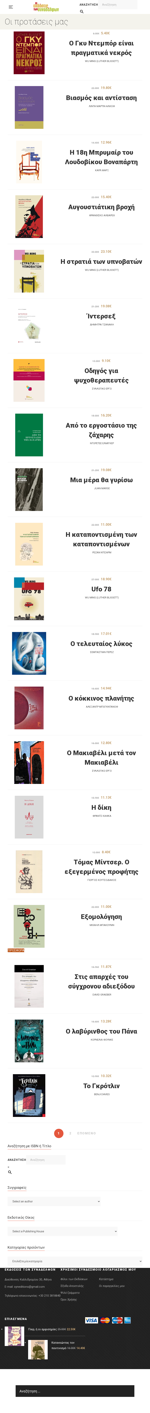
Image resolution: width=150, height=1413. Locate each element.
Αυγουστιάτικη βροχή (101, 207)
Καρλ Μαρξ (102, 170)
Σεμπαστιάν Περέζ (102, 652)
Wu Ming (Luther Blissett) (102, 61)
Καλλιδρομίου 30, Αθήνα (36, 1279)
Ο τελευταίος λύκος (101, 644)
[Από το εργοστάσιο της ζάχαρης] (29, 435)
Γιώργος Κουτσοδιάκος (102, 880)
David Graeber (102, 994)
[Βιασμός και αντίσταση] (29, 107)
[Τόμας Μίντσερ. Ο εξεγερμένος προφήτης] (29, 871)
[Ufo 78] (29, 598)
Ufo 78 (101, 589)
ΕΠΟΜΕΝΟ (86, 1133)
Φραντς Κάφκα (102, 815)
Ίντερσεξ (101, 316)
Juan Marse (102, 488)
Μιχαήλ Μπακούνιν (102, 925)
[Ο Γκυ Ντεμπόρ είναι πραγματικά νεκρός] (29, 52)
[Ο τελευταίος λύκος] (29, 653)
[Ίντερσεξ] (29, 325)
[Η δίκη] (29, 817)
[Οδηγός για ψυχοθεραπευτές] (29, 380)
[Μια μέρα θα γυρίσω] (29, 489)
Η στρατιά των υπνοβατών (101, 261)
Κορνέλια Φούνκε (102, 1039)
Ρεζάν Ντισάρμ (101, 552)
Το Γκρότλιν (101, 1086)
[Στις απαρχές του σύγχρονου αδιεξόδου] (29, 986)
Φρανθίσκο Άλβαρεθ (102, 215)
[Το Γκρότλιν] (29, 1095)
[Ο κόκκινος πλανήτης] (29, 708)
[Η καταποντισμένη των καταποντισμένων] (29, 544)
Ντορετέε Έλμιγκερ (102, 443)
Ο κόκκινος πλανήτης (101, 698)
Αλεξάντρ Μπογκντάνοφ (102, 706)
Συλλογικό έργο (102, 388)
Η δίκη (101, 807)
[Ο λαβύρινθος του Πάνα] (29, 1041)
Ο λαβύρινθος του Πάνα (101, 1031)
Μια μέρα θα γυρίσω (101, 480)
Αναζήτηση (88, 4)
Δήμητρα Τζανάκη (102, 324)
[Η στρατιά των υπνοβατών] (29, 271)
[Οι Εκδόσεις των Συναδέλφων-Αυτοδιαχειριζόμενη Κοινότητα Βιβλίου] (46, 7)
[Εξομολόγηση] (29, 926)
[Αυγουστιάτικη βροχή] (29, 216)
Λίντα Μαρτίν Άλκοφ (102, 106)
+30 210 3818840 (49, 1295)
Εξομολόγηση (101, 916)
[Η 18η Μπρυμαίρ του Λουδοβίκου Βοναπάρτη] (29, 162)
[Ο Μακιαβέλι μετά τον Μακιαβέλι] (29, 762)
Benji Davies (102, 1094)
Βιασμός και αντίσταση (101, 98)
